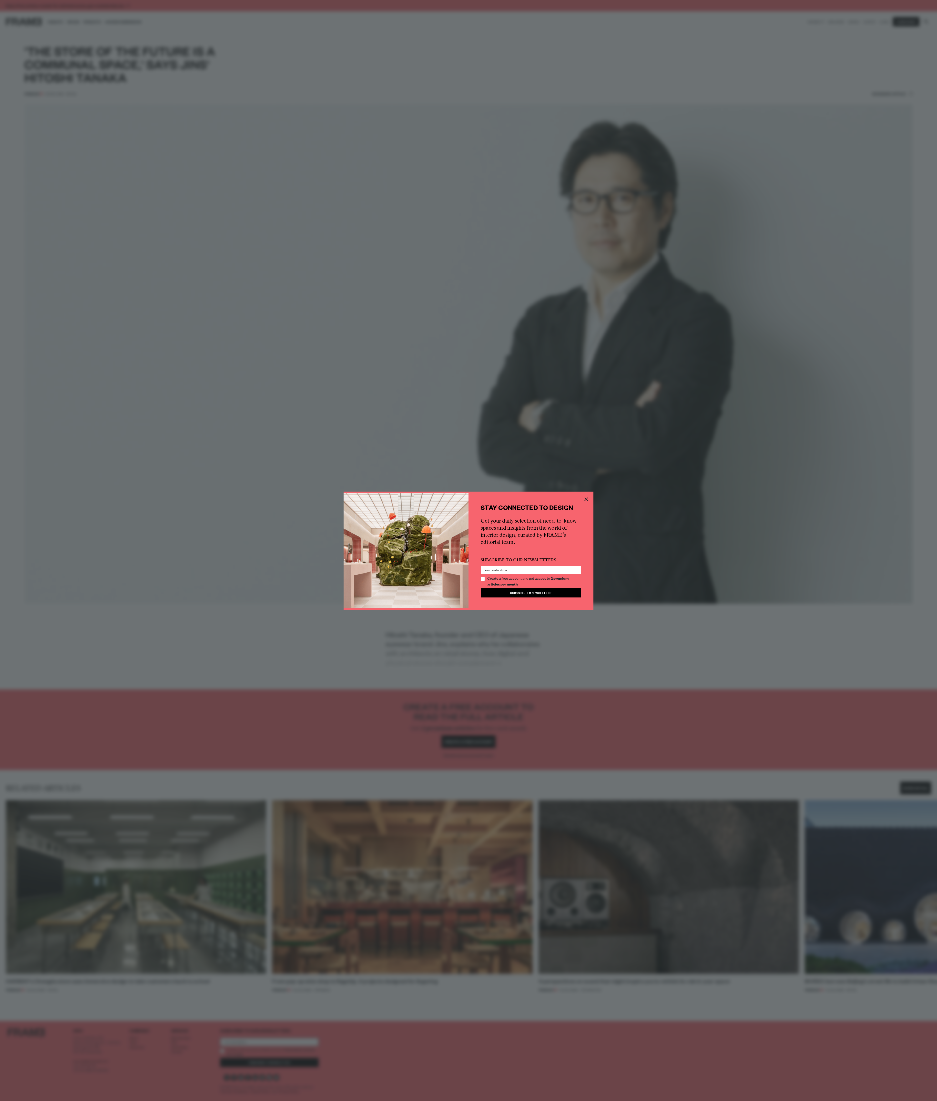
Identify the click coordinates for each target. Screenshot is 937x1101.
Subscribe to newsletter (531, 592)
